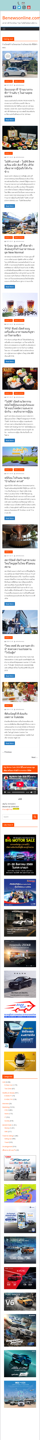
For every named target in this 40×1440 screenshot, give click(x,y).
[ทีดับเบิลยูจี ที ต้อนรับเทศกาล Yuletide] (20, 692)
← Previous (7, 752)
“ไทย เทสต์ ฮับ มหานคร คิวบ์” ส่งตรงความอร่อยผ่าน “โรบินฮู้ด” (19, 649)
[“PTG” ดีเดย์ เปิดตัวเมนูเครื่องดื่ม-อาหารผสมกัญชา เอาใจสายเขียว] (20, 305)
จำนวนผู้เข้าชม (7, 809)
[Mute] (31, 792)
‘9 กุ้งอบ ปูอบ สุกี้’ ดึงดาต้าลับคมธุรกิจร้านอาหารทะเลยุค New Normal (19, 249)
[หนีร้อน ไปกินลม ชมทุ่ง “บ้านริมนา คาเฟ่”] (20, 456)
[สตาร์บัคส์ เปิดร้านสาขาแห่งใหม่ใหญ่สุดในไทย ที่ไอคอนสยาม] (20, 536)
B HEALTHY (8, 1099)
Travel (6, 1142)
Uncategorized (7, 1146)
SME (6, 1131)
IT (5, 1117)
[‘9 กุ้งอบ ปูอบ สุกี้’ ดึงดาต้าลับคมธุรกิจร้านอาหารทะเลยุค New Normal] (20, 223)
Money (6, 1128)
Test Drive (8, 1089)
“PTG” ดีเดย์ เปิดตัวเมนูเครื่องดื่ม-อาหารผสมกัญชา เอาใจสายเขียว (19, 332)
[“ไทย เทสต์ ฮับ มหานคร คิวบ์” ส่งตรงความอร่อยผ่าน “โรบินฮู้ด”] (20, 622)
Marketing (5, 1107)
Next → (35, 757)
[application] (20, 784)
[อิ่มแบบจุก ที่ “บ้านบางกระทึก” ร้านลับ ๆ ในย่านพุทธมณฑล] (20, 64)
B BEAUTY (8, 1096)
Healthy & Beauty (8, 1093)
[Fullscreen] (35, 792)
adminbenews (20, 85)
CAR (3, 1082)
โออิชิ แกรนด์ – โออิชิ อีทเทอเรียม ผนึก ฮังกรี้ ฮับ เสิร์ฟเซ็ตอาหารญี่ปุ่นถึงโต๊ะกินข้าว (19, 166)
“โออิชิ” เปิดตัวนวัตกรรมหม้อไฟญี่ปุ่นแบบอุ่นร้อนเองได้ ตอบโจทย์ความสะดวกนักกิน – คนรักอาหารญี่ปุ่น (19, 406)
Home (6, 1114)
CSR (5, 1110)
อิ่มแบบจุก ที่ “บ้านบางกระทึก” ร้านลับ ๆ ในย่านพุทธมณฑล (18, 93)
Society (6, 1121)
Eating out (8, 81)
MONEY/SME (6, 1125)
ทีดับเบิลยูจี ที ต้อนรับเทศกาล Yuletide (15, 715)
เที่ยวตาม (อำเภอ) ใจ (9, 1150)
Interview (5, 1104)
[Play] (5, 792)
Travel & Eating (19, 81)
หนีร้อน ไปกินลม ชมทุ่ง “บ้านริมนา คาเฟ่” (17, 479)
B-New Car (8, 1085)
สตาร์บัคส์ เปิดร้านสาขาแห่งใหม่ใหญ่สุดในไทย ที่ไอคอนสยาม (19, 563)
